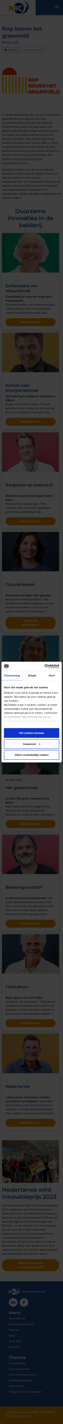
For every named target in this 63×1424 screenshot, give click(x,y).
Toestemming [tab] (12, 675)
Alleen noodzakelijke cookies (32, 754)
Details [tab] (32, 675)
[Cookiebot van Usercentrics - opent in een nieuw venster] (45, 666)
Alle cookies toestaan (31, 732)
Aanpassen (29, 743)
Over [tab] (52, 675)
